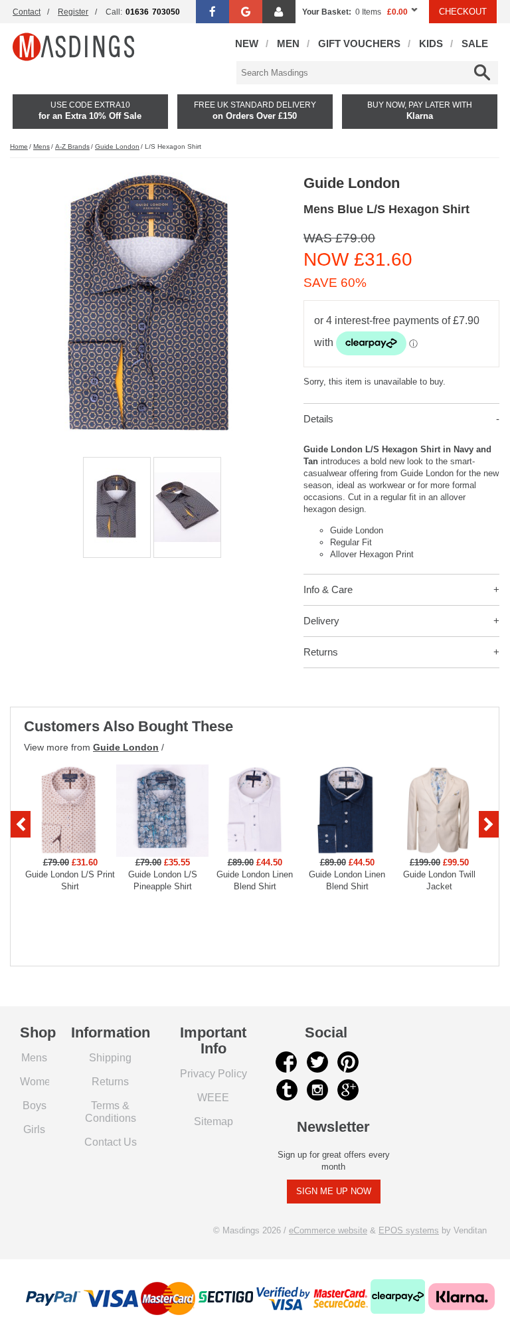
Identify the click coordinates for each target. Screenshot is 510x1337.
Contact (27, 12)
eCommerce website (328, 1230)
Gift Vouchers (359, 43)
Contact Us (110, 1142)
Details (318, 418)
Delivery (321, 620)
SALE (475, 43)
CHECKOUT (463, 12)
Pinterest (348, 1062)
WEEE (213, 1097)
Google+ (348, 1090)
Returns (320, 652)
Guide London (117, 146)
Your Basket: (326, 12)
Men (288, 43)
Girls (34, 1129)
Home (19, 146)
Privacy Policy (213, 1073)
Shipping (110, 1057)
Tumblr (287, 1090)
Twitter (317, 1062)
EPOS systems (409, 1230)
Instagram (317, 1090)
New (246, 43)
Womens (41, 1081)
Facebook (287, 1062)
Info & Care (328, 589)
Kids (431, 43)
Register (73, 12)
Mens (41, 146)
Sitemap (213, 1121)
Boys (34, 1105)
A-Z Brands (72, 146)
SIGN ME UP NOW (333, 1191)
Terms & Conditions (110, 1111)
